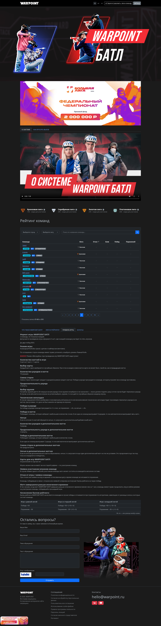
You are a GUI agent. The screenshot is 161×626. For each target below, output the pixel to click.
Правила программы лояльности (63, 609)
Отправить (50, 580)
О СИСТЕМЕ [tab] (26, 130)
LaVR (24, 259)
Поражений (130, 242)
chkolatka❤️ (26, 286)
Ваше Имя (23, 527)
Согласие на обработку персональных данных (65, 599)
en (98, 3)
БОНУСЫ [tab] (80, 330)
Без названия (27, 307)
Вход (138, 3)
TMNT (24, 246)
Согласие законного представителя (64, 615)
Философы (26, 280)
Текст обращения (26, 551)
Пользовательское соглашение (62, 603)
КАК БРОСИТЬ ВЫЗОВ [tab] (41, 130)
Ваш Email (23, 535)
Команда (26, 242)
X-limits (25, 252)
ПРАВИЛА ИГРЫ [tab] (68, 330)
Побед (117, 242)
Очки (95, 242)
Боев (107, 242)
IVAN (24, 300)
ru (95, 3)
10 (95, 315)
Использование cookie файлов (62, 606)
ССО (24, 293)
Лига (81, 242)
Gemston (25, 266)
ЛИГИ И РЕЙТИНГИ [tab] (52, 330)
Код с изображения (27, 571)
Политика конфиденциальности (62, 595)
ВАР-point (25, 273)
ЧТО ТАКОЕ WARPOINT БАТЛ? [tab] (32, 330)
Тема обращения (26, 543)
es (102, 3)
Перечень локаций (58, 612)
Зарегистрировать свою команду (119, 3)
